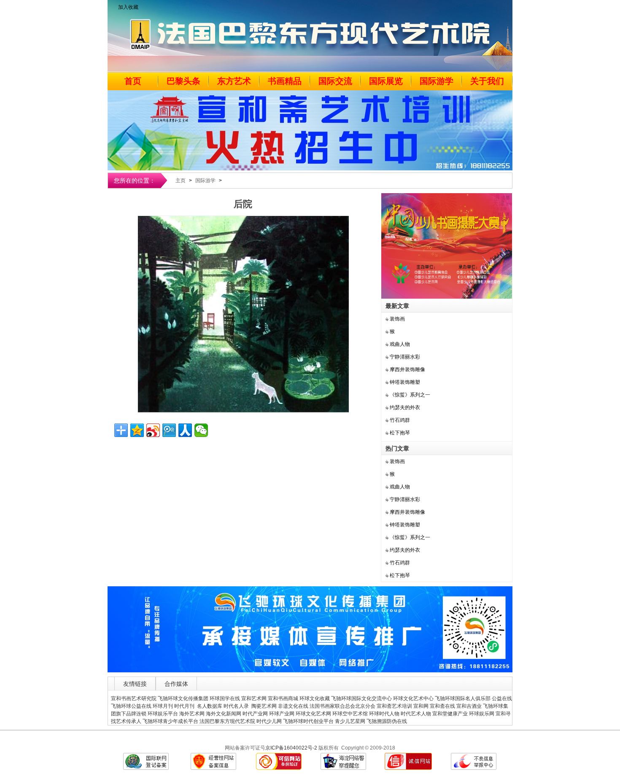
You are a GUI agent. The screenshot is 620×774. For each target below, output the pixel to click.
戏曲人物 (400, 344)
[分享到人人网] (185, 430)
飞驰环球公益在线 (131, 706)
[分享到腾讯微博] (169, 430)
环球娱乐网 (481, 714)
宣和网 (421, 706)
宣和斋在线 (442, 706)
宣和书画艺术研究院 (133, 698)
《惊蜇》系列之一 (410, 395)
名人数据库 (209, 706)
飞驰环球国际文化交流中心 (361, 698)
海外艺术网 (192, 714)
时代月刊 (185, 706)
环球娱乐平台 (163, 714)
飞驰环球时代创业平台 (308, 721)
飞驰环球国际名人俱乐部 (463, 698)
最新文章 (397, 305)
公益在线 (502, 698)
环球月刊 (163, 706)
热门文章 (397, 448)
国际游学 (436, 81)
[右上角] (446, 297)
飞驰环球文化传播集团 (183, 698)
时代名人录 (237, 706)
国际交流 (335, 81)
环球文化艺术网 (313, 714)
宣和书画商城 (283, 698)
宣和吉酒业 (469, 706)
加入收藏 (128, 7)
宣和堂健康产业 (450, 714)
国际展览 (386, 81)
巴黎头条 (183, 81)
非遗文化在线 (293, 706)
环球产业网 (281, 714)
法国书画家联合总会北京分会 (342, 706)
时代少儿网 (269, 721)
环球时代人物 (384, 714)
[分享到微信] (201, 430)
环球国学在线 (225, 698)
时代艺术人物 (416, 714)
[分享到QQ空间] (137, 430)
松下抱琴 (400, 433)
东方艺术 (234, 81)
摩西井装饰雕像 (407, 369)
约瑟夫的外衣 (405, 407)
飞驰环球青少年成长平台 (170, 721)
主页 (180, 180)
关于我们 (487, 81)
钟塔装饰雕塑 (405, 382)
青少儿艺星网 (350, 721)
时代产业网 (255, 714)
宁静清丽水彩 (405, 357)
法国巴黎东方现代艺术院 (227, 721)
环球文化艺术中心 (413, 698)
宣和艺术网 (254, 698)
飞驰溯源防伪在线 (387, 721)
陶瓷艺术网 (264, 706)
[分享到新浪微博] (153, 430)
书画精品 (285, 81)
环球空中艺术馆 (350, 714)
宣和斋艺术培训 (394, 706)
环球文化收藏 (314, 698)
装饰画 (397, 319)
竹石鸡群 (400, 420)
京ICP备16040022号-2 (291, 748)
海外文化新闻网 (223, 714)
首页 (132, 81)
